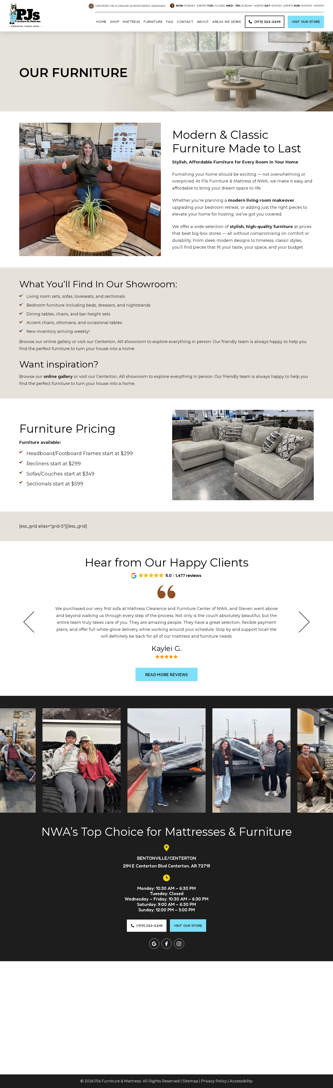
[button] (166, 576)
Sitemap (190, 1081)
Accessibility (241, 1081)
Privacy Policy (214, 1081)
